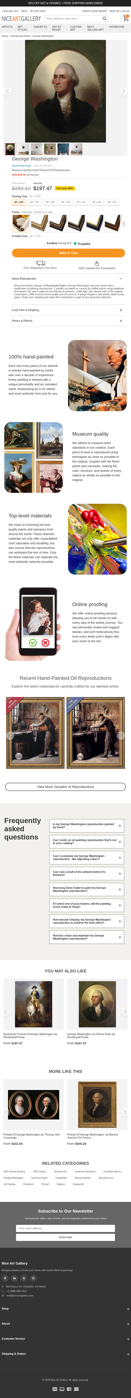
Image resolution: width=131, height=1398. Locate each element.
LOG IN (125, 11)
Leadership (61, 1178)
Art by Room (56, 28)
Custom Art (75, 28)
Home (5, 36)
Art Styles (22, 28)
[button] (7, 91)
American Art (60, 1171)
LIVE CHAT (39, 11)
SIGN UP (114, 11)
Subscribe (65, 1237)
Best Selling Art (95, 28)
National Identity (83, 1178)
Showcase (116, 26)
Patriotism (28, 1184)
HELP (24, 11)
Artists (7, 26)
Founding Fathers (112, 1171)
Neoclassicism (106, 1178)
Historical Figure (39, 1178)
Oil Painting (9, 1184)
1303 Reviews (32, 175)
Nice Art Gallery (23, 19)
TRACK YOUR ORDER (94, 11)
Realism (61, 1184)
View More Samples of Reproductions (65, 787)
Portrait (45, 1184)
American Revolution (85, 1171)
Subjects (40, 26)
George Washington (43, 36)
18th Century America (14, 1171)
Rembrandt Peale (20, 36)
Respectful (78, 1184)
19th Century (39, 1171)
